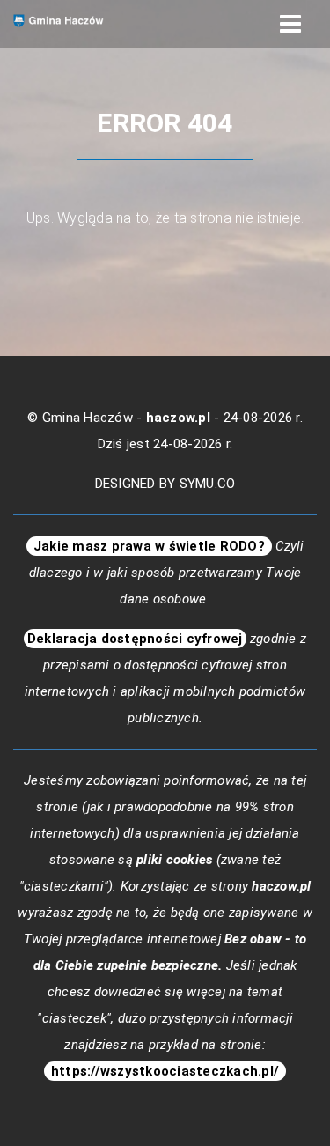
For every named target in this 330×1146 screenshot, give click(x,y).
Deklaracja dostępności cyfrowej (135, 639)
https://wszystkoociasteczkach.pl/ (165, 1071)
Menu (290, 24)
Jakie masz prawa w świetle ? (149, 546)
